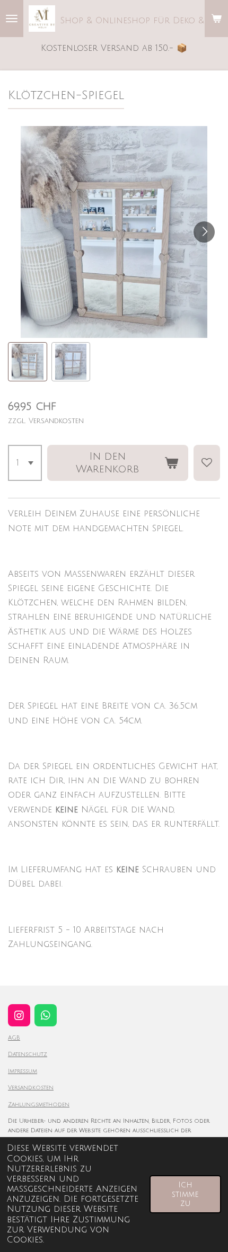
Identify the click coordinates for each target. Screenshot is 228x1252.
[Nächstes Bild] (204, 232)
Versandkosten (31, 1087)
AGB (14, 1038)
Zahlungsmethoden (38, 1104)
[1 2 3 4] (25, 463)
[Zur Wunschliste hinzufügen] (207, 463)
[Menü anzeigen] (11, 18)
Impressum (22, 1071)
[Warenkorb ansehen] (216, 18)
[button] (27, 361)
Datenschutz (27, 1054)
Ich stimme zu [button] (185, 1194)
